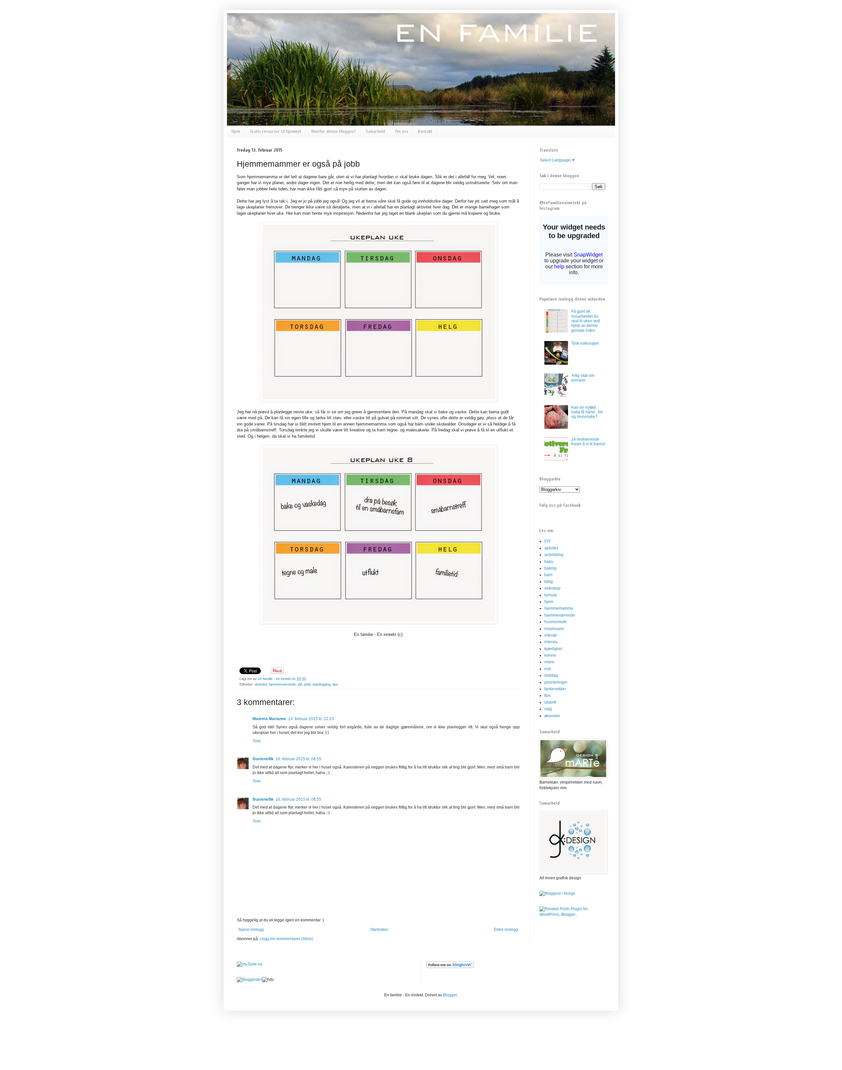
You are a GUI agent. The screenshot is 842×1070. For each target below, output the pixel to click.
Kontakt (425, 131)
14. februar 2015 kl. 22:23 (311, 719)
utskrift (550, 702)
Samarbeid (375, 131)
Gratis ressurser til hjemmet (276, 131)
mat (547, 669)
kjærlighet (553, 648)
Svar (257, 741)
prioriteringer (555, 682)
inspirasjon (554, 628)
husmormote (555, 622)
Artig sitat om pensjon (582, 377)
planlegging (322, 684)
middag (551, 675)
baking (550, 568)
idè (300, 684)
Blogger (450, 995)
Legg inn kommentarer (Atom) (286, 938)
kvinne (550, 655)
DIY (547, 541)
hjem (548, 601)
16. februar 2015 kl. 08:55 (298, 759)
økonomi (552, 716)
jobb (307, 684)
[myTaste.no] (249, 964)
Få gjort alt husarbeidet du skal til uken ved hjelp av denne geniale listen (585, 321)
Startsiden (379, 929)
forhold (550, 595)
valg (548, 709)
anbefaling (553, 554)
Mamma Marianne (269, 719)
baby (548, 561)
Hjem (236, 131)
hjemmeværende (282, 684)
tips (335, 684)
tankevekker (555, 689)
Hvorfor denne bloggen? (333, 131)
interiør (550, 635)
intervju (550, 642)
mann (549, 662)
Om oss (401, 131)
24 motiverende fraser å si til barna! (588, 441)
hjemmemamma (558, 608)
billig (548, 581)
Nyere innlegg (251, 929)
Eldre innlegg (506, 929)
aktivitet (261, 684)
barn (548, 574)
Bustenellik (263, 759)
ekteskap (552, 588)
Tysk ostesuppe (585, 343)
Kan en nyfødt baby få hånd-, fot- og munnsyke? (587, 412)
